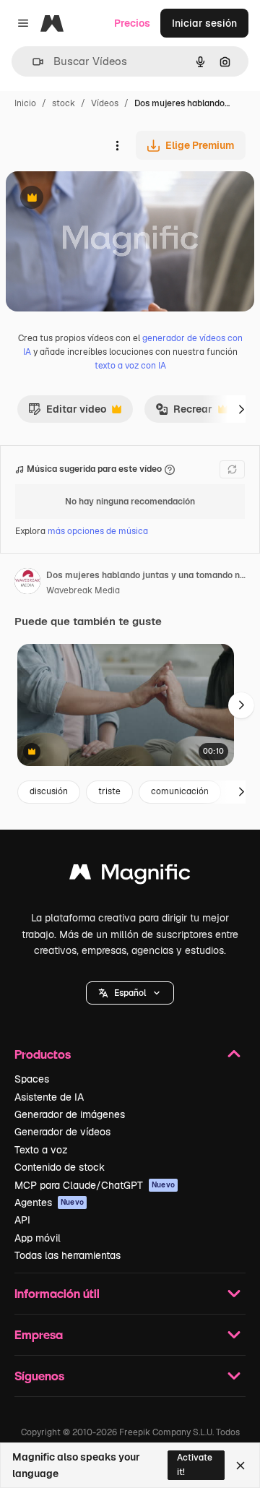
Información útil (57, 1293)
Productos (42, 1054)
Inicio (25, 103)
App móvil (37, 1237)
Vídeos (104, 103)
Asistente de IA (49, 1097)
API (22, 1219)
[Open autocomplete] (32, 61)
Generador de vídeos (62, 1131)
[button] (130, 993)
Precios (132, 23)
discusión (49, 791)
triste (109, 791)
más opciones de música (98, 531)
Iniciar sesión (204, 23)
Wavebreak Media (83, 590)
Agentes (49, 1202)
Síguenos (39, 1375)
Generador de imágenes (69, 1114)
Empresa (38, 1334)
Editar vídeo (67, 413)
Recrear (183, 413)
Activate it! (194, 1464)
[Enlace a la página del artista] (27, 583)
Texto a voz (41, 1149)
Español (130, 993)
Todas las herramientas (67, 1255)
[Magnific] (130, 875)
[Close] (240, 1465)
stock (63, 103)
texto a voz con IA (130, 365)
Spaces (31, 1078)
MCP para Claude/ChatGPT (94, 1185)
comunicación (180, 791)
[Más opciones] (117, 145)
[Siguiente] (241, 409)
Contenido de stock (59, 1167)
